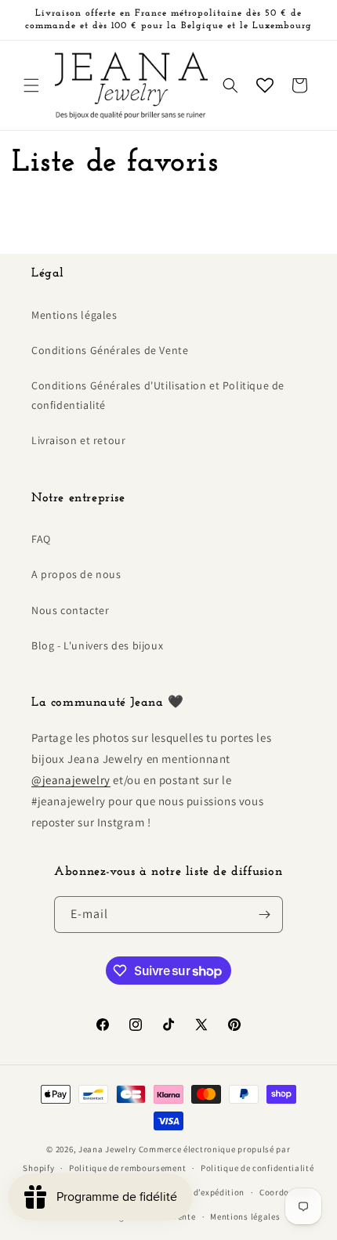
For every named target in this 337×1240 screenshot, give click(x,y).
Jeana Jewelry (107, 1149)
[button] (31, 85)
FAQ (41, 539)
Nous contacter (70, 610)
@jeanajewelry (71, 779)
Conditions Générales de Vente (109, 350)
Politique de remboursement (127, 1167)
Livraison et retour (78, 440)
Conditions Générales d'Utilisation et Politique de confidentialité (157, 395)
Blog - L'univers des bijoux (97, 645)
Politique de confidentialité (257, 1167)
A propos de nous (76, 574)
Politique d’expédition (199, 1192)
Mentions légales (74, 315)
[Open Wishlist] (265, 85)
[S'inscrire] (265, 914)
